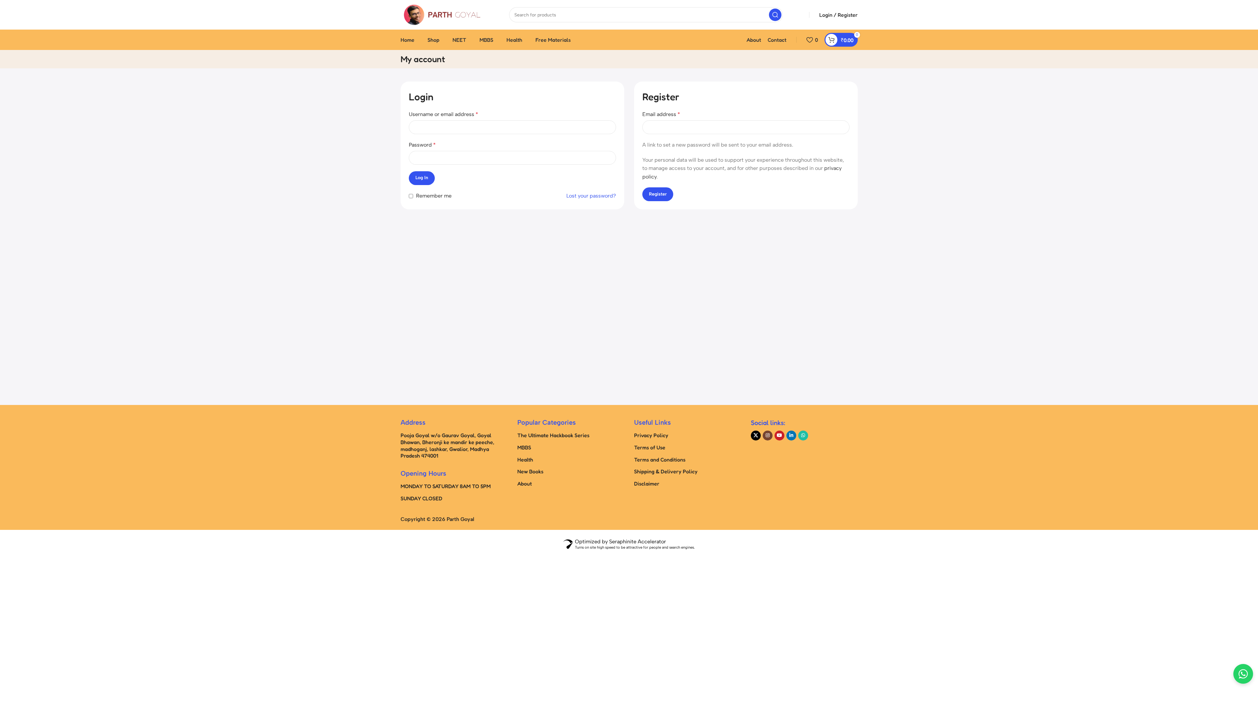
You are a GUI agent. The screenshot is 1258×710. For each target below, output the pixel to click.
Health (525, 459)
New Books (530, 471)
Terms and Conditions (659, 459)
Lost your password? (591, 196)
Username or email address (443, 114)
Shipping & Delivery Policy (666, 471)
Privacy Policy (651, 435)
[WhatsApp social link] (803, 435)
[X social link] (756, 435)
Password (422, 145)
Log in (421, 177)
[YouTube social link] (779, 435)
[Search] (775, 15)
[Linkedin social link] (791, 435)
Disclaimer (646, 483)
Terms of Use (649, 447)
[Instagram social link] (768, 435)
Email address (661, 114)
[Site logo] (442, 14)
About (524, 483)
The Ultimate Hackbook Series (553, 435)
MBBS (524, 447)
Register (658, 194)
